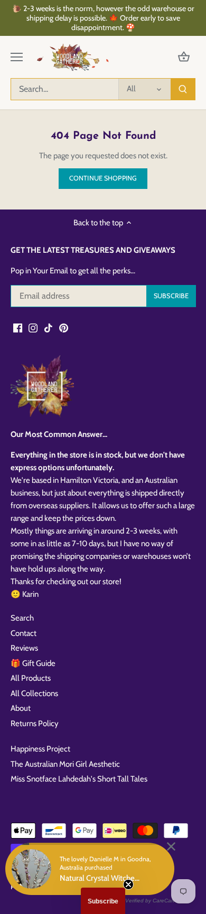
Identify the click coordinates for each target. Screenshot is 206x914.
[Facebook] (17, 327)
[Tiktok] (48, 327)
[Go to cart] (183, 57)
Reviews (24, 648)
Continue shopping (103, 178)
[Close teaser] (128, 884)
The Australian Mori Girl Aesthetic (65, 764)
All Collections (34, 693)
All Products (31, 678)
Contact (23, 633)
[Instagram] (33, 327)
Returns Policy (35, 723)
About (21, 708)
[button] (103, 901)
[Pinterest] (63, 327)
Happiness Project (40, 749)
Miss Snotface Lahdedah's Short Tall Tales (79, 779)
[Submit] (183, 89)
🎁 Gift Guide (33, 663)
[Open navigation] (17, 57)
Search (22, 618)
